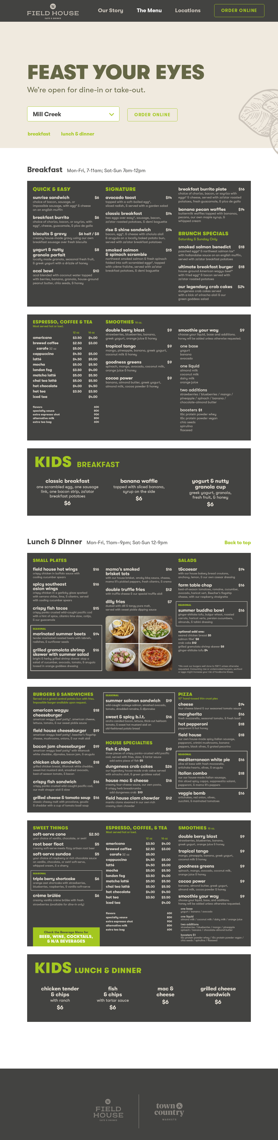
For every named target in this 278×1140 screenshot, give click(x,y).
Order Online (239, 10)
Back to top (238, 542)
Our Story (110, 10)
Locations (188, 10)
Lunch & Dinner (77, 134)
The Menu (149, 10)
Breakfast (39, 134)
